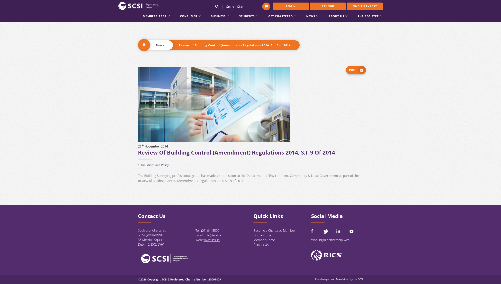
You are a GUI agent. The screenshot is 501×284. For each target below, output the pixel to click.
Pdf (352, 70)
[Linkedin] (338, 231)
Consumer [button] (188, 16)
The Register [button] (368, 16)
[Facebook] (312, 231)
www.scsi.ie (212, 240)
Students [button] (247, 16)
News (160, 45)
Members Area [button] (155, 16)
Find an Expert (365, 6)
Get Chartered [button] (280, 16)
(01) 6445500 (210, 230)
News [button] (310, 16)
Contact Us (261, 244)
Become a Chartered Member (274, 230)
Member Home (264, 240)
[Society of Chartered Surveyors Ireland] (138, 6)
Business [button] (218, 16)
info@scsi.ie (213, 235)
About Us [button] (336, 16)
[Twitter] (325, 231)
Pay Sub (328, 6)
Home (144, 45)
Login (291, 6)
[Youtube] (351, 231)
